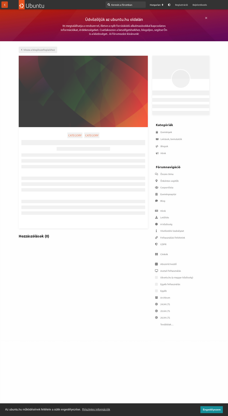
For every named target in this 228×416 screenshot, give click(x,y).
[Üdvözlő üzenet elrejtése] (206, 18)
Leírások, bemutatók (171, 139)
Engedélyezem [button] (212, 409)
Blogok (164, 146)
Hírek (163, 153)
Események (166, 132)
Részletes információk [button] (96, 409)
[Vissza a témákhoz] (4, 4)
